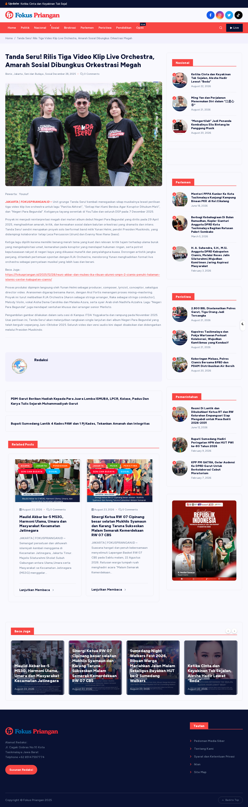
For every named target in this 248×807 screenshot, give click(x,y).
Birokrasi (70, 27)
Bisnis (8, 73)
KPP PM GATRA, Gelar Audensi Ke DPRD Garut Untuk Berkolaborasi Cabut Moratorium (213, 468)
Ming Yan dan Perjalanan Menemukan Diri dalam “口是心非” (212, 101)
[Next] (234, 631)
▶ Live (234, 27)
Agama (25, 466)
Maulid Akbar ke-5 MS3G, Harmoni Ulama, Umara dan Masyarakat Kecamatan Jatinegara (37, 673)
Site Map (200, 772)
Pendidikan (123, 27)
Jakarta (18, 73)
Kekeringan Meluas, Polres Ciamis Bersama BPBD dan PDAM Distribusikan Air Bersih (213, 362)
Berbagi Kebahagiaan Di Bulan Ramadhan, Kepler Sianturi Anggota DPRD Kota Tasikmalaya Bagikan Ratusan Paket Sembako (212, 224)
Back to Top (232, 800)
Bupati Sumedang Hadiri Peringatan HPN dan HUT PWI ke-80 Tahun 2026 (212, 442)
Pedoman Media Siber (209, 741)
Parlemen (87, 27)
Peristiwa (105, 27)
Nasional (40, 27)
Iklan (197, 764)
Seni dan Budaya (33, 73)
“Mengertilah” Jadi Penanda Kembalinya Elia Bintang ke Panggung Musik (211, 124)
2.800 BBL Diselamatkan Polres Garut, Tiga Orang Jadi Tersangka (213, 312)
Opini (140, 26)
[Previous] (228, 631)
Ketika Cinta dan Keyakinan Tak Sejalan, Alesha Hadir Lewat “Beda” (211, 78)
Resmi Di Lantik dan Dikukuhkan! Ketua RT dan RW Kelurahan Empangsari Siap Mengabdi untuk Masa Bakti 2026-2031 (212, 415)
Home (12, 27)
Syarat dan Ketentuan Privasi (214, 756)
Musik (113, 466)
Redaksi (41, 360)
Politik (25, 27)
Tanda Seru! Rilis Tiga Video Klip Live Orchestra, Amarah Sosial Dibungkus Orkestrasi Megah (74, 38)
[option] (37, 667)
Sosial (55, 27)
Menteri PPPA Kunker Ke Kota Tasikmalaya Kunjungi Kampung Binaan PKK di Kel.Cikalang (213, 197)
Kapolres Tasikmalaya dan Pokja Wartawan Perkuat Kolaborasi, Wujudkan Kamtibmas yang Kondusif (210, 337)
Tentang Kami (204, 748)
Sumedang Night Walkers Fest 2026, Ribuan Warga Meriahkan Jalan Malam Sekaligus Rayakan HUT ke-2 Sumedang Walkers (152, 665)
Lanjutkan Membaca (35, 590)
